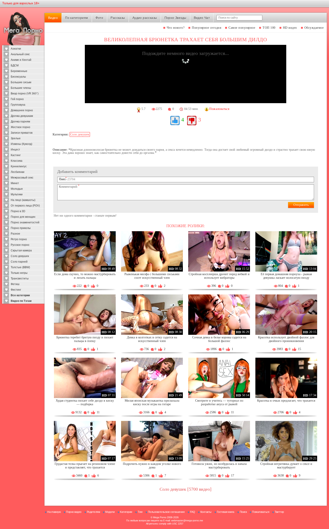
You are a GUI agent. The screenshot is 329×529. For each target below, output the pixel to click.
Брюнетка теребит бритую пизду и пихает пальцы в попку (84, 339)
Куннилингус (19, 166)
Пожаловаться (260, 512)
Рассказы (118, 18)
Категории (126, 512)
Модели (110, 512)
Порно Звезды (175, 18)
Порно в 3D (18, 211)
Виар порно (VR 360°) (24, 93)
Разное (15, 233)
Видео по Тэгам (21, 301)
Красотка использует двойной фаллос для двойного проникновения (286, 339)
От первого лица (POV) (25, 205)
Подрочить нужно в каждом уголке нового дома (152, 465)
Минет (15, 183)
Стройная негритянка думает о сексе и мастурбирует (286, 465)
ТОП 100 (269, 27)
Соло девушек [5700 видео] (186, 489)
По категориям (76, 18)
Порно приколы (21, 228)
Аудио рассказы (144, 18)
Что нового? (176, 27)
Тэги (140, 512)
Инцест (15, 149)
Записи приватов (21, 132)
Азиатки (16, 48)
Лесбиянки (17, 172)
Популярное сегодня (206, 27)
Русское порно (20, 244)
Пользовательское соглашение (166, 512)
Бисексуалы (18, 76)
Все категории (20, 295)
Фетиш (15, 284)
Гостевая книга (225, 512)
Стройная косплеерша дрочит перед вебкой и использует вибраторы (219, 275)
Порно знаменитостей (25, 222)
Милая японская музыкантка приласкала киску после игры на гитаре (152, 402)
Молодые (17, 188)
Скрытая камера (21, 250)
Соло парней (19, 261)
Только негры (19, 272)
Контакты (206, 512)
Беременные (19, 71)
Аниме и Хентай (21, 59)
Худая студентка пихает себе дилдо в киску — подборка (85, 402)
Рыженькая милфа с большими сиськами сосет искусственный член (151, 275)
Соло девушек (20, 256)
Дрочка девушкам (22, 116)
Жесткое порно (20, 127)
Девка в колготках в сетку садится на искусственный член (152, 339)
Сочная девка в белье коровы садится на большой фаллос (219, 339)
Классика (16, 160)
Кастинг (16, 155)
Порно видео (73, 512)
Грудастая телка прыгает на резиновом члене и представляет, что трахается (85, 465)
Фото (99, 18)
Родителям (93, 512)
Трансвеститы (20, 278)
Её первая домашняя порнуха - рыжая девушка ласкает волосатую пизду (286, 275)
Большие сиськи (21, 82)
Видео (53, 18)
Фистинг (16, 289)
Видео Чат (202, 18)
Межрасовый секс (22, 177)
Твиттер (279, 512)
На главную (54, 512)
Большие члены (21, 87)
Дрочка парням (20, 121)
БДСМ (15, 65)
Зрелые (16, 138)
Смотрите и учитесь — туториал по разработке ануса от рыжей (219, 402)
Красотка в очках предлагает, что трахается (286, 400)
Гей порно (17, 99)
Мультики (17, 194)
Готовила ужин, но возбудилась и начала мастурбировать (219, 465)
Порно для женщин (23, 216)
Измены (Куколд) (21, 144)
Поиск (243, 512)
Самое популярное (242, 27)
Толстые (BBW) (20, 267)
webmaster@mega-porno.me (187, 520)
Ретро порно (19, 239)
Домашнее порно (22, 110)
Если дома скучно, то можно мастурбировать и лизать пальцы (84, 275)
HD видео (290, 27)
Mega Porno (159, 517)
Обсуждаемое (314, 27)
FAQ (192, 512)
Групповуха (18, 104)
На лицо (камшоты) (23, 200)
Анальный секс (20, 54)
